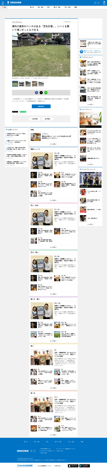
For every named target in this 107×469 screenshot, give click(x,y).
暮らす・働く (57, 7)
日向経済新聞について (46, 448)
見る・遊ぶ (41, 7)
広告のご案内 (44, 453)
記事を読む (41, 106)
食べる (32, 7)
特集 (75, 7)
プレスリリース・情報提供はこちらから (66, 448)
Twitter (98, 3)
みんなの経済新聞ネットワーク (24, 466)
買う (48, 7)
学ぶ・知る (68, 7)
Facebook (95, 3)
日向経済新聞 (14, 2)
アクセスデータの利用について (48, 450)
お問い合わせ (60, 450)
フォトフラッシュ (17, 22)
